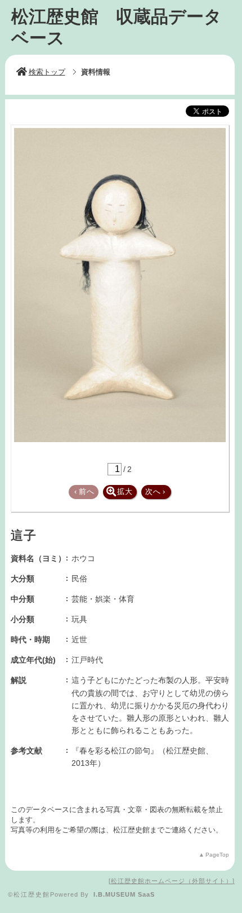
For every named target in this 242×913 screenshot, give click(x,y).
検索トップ (47, 72)
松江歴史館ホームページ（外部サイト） (171, 880)
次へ (155, 491)
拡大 (125, 491)
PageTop (217, 855)
